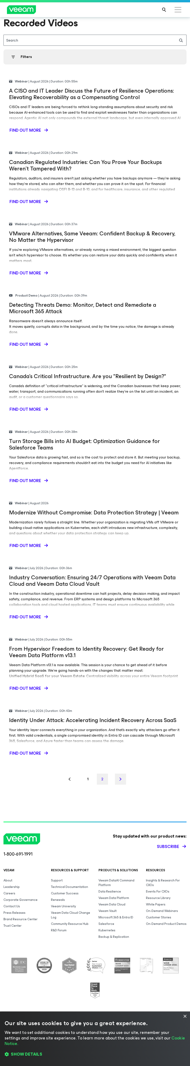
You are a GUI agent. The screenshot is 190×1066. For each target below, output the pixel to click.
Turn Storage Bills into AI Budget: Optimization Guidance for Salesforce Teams (84, 444)
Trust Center (12, 925)
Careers (9, 893)
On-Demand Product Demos (166, 923)
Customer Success (65, 893)
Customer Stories (158, 917)
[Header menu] (178, 10)
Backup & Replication (113, 936)
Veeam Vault (107, 911)
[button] (95, 1054)
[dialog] (95, 1038)
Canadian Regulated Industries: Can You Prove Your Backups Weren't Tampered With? (85, 165)
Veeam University (63, 906)
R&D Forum (58, 930)
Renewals (58, 899)
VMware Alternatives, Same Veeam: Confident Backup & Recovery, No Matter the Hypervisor (92, 237)
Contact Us (11, 906)
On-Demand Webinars (162, 911)
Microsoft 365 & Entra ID (115, 917)
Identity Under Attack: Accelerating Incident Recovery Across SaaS (92, 720)
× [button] (185, 1016)
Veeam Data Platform (113, 898)
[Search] (164, 10)
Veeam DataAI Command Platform (116, 883)
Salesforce (106, 923)
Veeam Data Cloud (111, 904)
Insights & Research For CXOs (163, 883)
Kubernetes (106, 930)
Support (57, 880)
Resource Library (158, 898)
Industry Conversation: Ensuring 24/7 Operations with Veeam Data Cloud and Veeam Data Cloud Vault (92, 581)
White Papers (155, 904)
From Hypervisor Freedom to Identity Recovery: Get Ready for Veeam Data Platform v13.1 (86, 652)
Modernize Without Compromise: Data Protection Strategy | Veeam (94, 512)
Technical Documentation (69, 887)
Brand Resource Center (20, 919)
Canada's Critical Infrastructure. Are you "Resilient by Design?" (87, 376)
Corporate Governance (20, 899)
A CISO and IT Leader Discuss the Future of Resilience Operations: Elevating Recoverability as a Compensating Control (91, 94)
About (7, 880)
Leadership (11, 887)
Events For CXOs (157, 891)
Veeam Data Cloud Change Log (70, 915)
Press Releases (14, 912)
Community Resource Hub (70, 923)
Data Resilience (109, 891)
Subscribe (168, 846)
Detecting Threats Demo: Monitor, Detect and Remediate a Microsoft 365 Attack (82, 308)
